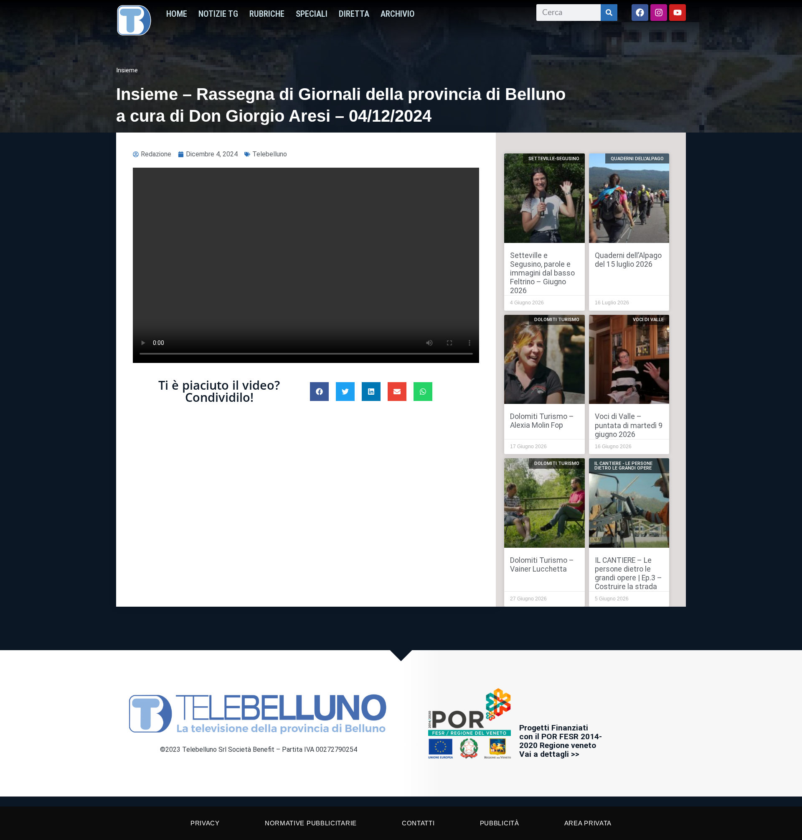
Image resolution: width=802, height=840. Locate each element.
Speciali (311, 14)
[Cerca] (609, 12)
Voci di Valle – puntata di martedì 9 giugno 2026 (628, 425)
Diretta (354, 14)
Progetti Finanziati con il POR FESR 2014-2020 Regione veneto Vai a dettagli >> (560, 741)
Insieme (127, 70)
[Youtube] (677, 12)
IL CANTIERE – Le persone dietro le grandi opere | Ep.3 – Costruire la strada (628, 573)
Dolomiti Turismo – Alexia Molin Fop (542, 420)
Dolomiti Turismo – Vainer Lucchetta (542, 564)
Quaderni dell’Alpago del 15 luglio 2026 (628, 259)
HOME (176, 14)
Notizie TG (218, 14)
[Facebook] (640, 12)
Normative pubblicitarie (311, 823)
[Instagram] (658, 12)
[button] (319, 391)
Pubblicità (499, 823)
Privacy (205, 823)
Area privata (588, 823)
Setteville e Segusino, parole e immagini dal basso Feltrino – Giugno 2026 (542, 273)
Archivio (398, 14)
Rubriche (266, 14)
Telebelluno (269, 154)
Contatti (418, 823)
